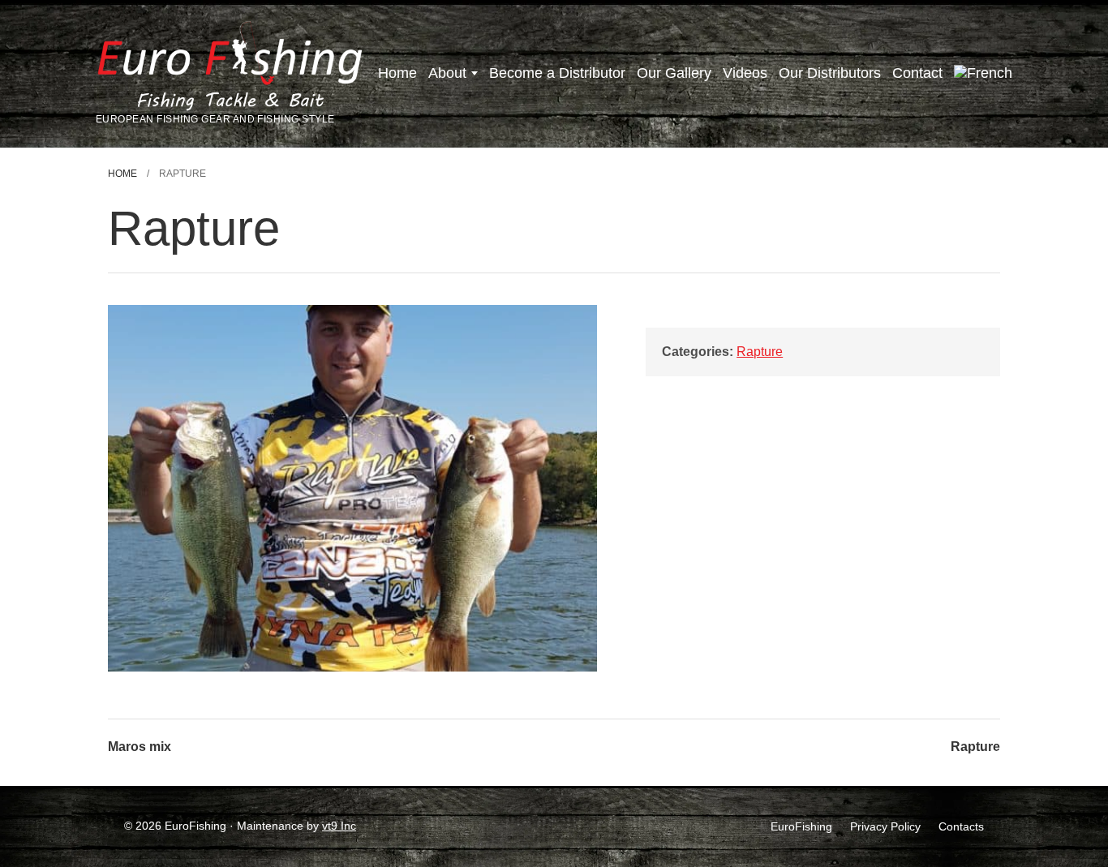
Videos (745, 73)
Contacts (961, 826)
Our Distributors (830, 73)
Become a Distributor (557, 73)
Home (397, 73)
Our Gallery (674, 73)
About (447, 73)
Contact (917, 73)
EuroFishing (801, 826)
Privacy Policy (885, 826)
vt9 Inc (339, 825)
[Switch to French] (983, 74)
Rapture (760, 351)
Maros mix (139, 746)
